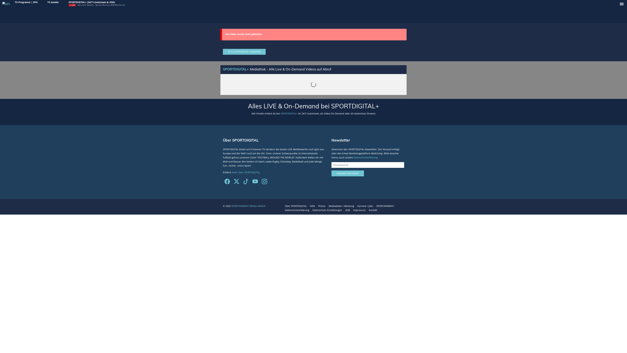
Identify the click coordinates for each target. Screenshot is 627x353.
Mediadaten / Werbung (341, 206)
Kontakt (373, 210)
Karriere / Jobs (365, 206)
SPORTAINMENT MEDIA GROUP (248, 206)
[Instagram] (264, 182)
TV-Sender (53, 2)
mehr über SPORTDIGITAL (246, 172)
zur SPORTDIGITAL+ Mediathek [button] (245, 51)
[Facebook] (227, 182)
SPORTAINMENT (385, 206)
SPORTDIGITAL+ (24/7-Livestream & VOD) (92, 2)
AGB (347, 210)
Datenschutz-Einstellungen (327, 210)
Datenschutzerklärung (366, 157)
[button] (622, 4)
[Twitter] (236, 182)
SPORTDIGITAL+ (289, 113)
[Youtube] (255, 182)
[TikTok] (245, 182)
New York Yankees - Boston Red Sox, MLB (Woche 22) (101, 5)
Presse (321, 206)
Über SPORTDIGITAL (296, 206)
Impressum (359, 210)
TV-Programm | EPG (26, 2)
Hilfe (312, 206)
